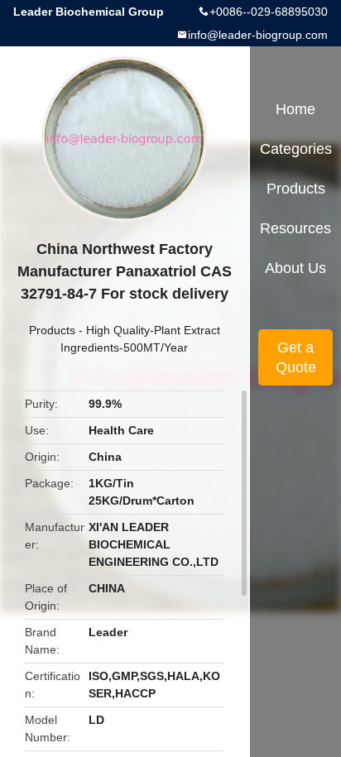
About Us (295, 268)
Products (52, 330)
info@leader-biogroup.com (258, 34)
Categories (296, 149)
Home (295, 109)
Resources (295, 228)
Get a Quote (296, 357)
